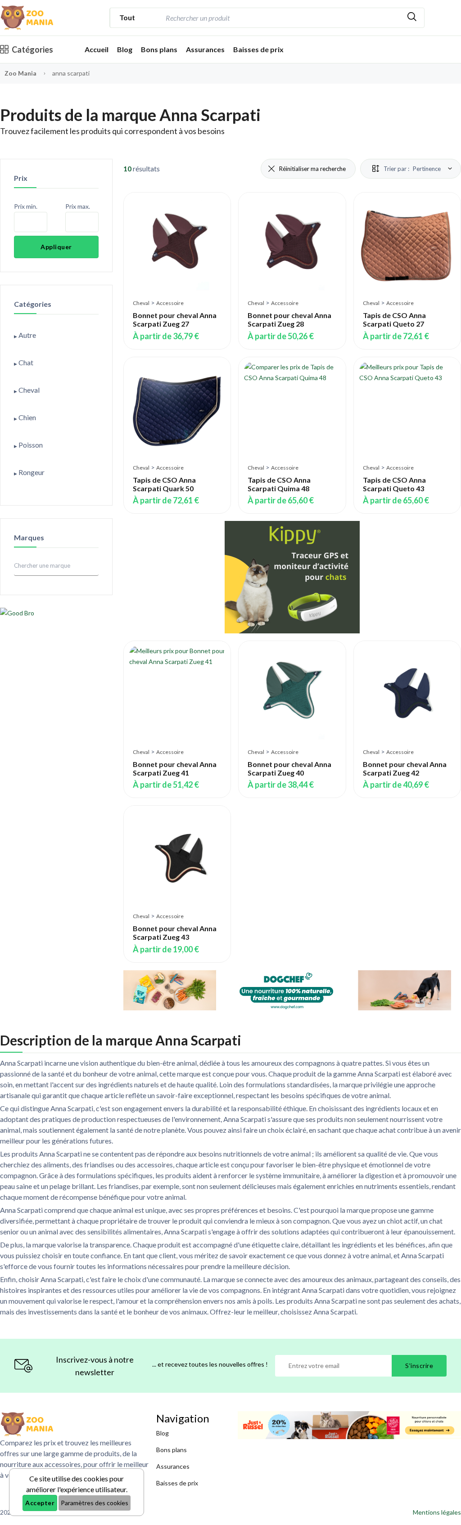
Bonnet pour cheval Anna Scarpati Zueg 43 (175, 932)
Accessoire (170, 303)
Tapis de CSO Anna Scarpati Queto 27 (394, 319)
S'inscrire (419, 1365)
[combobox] (281, 17)
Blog (124, 49)
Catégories (32, 49)
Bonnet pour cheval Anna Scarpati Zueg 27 (175, 319)
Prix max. (77, 206)
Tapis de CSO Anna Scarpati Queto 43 (394, 484)
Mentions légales (437, 1512)
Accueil (96, 49)
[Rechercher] (412, 17)
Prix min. (25, 206)
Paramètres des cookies (94, 1503)
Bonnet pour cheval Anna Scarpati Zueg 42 (405, 768)
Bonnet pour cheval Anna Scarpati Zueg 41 (175, 768)
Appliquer (56, 247)
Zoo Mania (20, 73)
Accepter (39, 1503)
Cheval (141, 303)
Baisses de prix (258, 49)
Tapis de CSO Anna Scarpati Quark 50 (164, 484)
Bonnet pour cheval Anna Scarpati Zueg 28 (289, 319)
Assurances (205, 49)
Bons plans (159, 49)
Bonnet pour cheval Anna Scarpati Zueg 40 (289, 768)
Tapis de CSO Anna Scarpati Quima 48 (279, 484)
